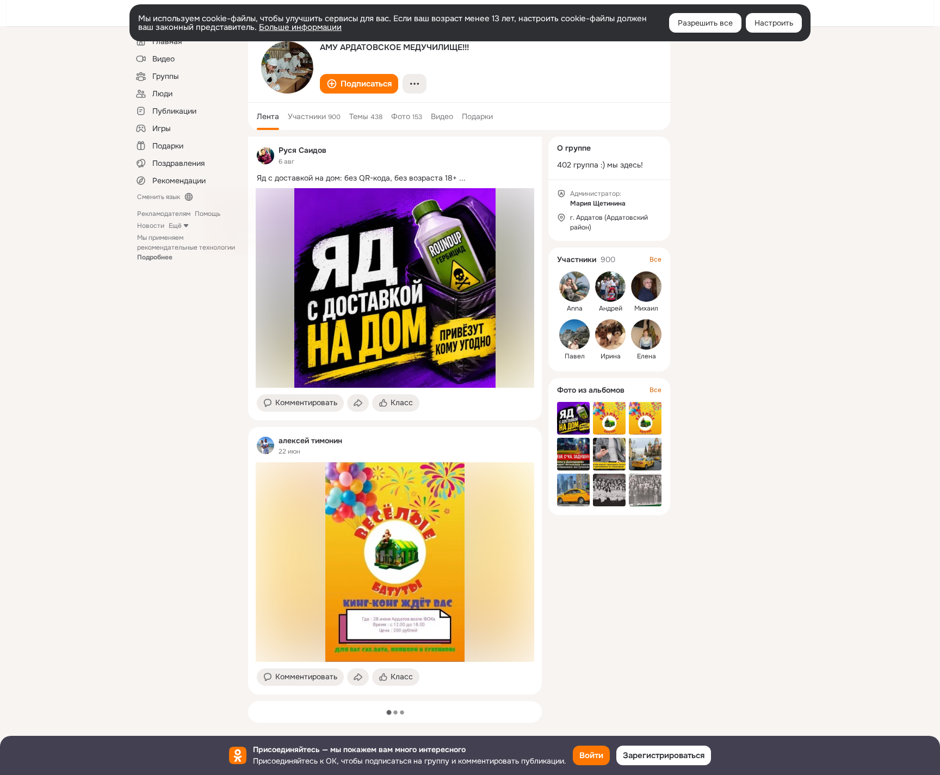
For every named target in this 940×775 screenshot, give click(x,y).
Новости (150, 225)
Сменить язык (158, 197)
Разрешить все (705, 23)
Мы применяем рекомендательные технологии (186, 247)
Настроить (774, 23)
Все (655, 259)
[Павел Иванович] (574, 334)
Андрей (610, 308)
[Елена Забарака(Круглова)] (646, 334)
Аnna (575, 308)
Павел (575, 356)
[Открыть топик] (395, 178)
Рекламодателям (163, 213)
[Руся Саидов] (265, 155)
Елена (646, 356)
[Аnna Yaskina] (574, 286)
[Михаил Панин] (646, 286)
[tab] (268, 116)
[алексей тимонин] (265, 445)
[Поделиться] (358, 403)
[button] (359, 84)
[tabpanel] (395, 416)
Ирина (611, 356)
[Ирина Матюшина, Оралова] (610, 334)
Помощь (207, 213)
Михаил (646, 308)
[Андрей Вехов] (610, 286)
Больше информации (300, 27)
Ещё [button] (175, 225)
